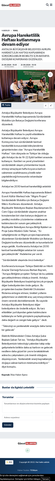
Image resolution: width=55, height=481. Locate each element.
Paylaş (7, 105)
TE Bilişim (33, 470)
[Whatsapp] (27, 450)
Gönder (8, 425)
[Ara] (47, 5)
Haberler (6, 31)
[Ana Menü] (51, 5)
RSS (10, 462)
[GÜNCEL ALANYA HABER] (11, 5)
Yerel (15, 31)
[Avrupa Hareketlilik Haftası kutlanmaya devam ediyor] (27, 86)
